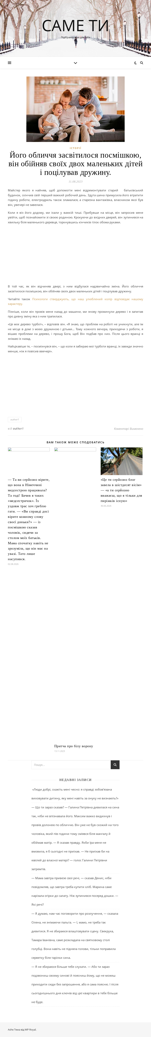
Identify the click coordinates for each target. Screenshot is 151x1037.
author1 (14, 419)
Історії (75, 148)
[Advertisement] (75, 254)
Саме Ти (75, 25)
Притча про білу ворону (73, 746)
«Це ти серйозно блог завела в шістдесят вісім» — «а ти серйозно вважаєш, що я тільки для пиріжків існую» (121, 490)
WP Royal (30, 1029)
